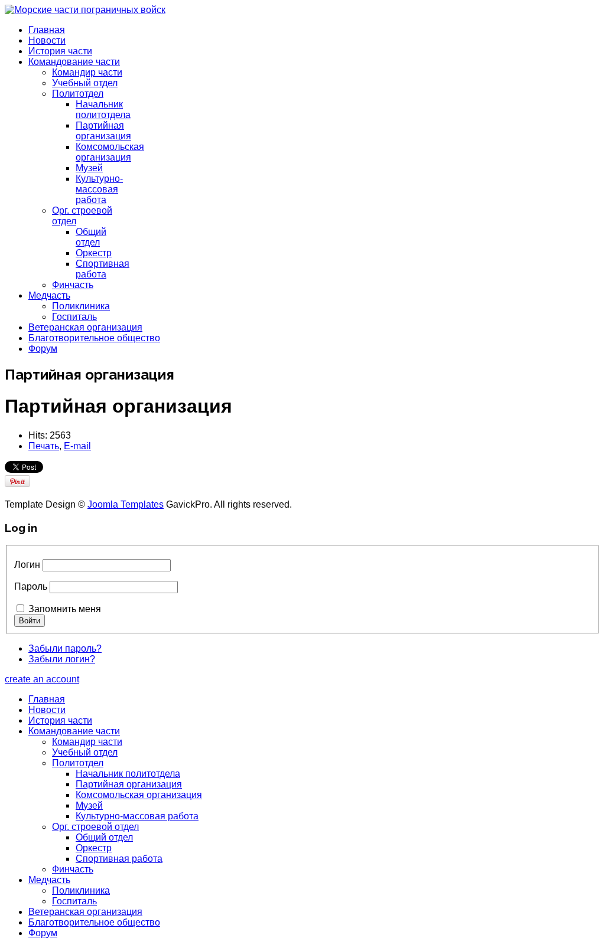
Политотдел (77, 94)
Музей (89, 168)
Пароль (30, 586)
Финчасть (72, 285)
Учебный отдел (85, 83)
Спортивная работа (102, 269)
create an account (42, 679)
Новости (47, 40)
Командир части (87, 72)
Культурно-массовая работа (99, 189)
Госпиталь (74, 317)
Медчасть (49, 295)
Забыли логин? (61, 659)
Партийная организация (103, 130)
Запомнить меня (64, 609)
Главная (46, 30)
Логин (27, 565)
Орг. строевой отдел (95, 827)
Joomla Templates (125, 504)
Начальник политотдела (103, 109)
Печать (43, 446)
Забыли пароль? (65, 648)
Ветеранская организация (85, 327)
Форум (42, 349)
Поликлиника (81, 306)
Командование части (74, 62)
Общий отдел (91, 237)
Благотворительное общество (94, 338)
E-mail (77, 446)
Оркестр (94, 253)
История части (60, 51)
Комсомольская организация (110, 152)
